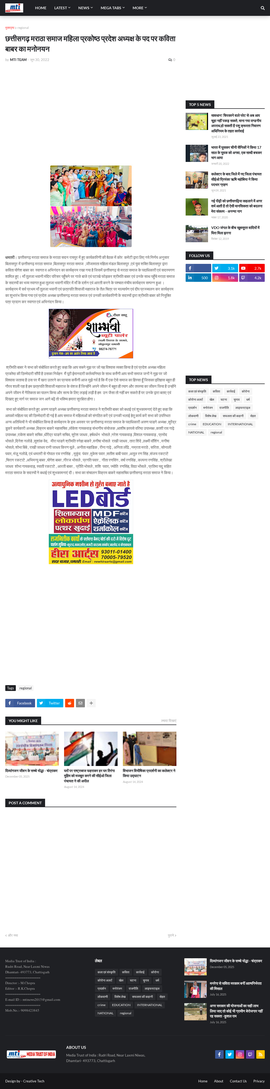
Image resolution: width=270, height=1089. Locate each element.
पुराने (171, 935)
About (218, 1081)
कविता (216, 391)
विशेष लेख (210, 416)
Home (203, 1081)
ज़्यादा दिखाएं (168, 720)
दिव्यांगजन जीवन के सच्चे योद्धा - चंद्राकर (31, 770)
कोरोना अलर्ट (195, 399)
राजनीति (224, 408)
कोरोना (246, 391)
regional (23, 28)
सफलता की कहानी (233, 416)
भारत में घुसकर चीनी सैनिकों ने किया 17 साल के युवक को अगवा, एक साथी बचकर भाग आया (236, 152)
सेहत (253, 416)
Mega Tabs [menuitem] (111, 8)
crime (192, 424)
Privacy (259, 1081)
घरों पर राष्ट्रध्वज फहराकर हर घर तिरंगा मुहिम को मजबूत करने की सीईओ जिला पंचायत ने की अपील (89, 775)
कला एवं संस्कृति (197, 391)
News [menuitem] (83, 8)
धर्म (248, 399)
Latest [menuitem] (60, 8)
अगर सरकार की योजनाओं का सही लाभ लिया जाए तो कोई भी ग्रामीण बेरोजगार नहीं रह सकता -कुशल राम (236, 1010)
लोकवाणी (193, 416)
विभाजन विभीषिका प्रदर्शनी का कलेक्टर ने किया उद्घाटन (149, 773)
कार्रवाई (231, 391)
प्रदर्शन (192, 408)
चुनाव (237, 399)
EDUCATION (212, 424)
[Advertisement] (90, 106)
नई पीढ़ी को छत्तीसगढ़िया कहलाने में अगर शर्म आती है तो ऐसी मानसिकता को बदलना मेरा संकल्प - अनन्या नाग (236, 206)
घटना (224, 399)
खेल (212, 399)
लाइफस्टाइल (242, 408)
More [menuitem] (138, 8)
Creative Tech (33, 1081)
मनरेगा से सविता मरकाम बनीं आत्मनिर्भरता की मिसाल (236, 986)
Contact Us (238, 1081)
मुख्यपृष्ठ (9, 28)
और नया (13, 935)
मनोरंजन (208, 408)
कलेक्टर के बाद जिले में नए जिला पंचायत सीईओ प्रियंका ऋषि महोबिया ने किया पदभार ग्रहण (236, 179)
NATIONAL (196, 432)
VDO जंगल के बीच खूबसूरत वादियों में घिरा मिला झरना (235, 230)
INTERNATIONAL (240, 424)
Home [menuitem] (40, 8)
